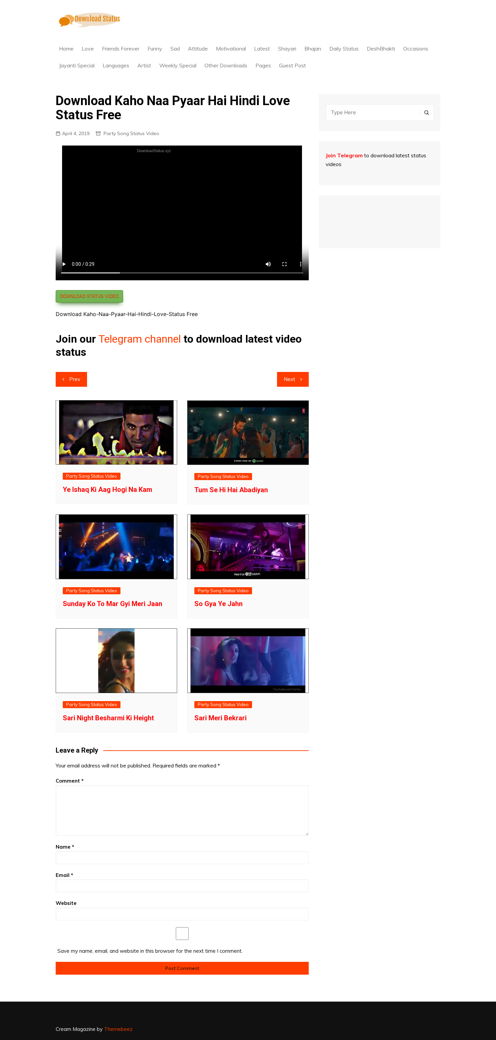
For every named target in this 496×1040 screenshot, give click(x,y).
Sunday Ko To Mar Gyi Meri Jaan (112, 604)
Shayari (287, 48)
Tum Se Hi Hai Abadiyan (231, 490)
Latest (262, 48)
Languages (116, 65)
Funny (154, 48)
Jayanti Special (76, 65)
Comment (70, 781)
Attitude (198, 48)
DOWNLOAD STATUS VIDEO (89, 296)
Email (64, 875)
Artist (144, 65)
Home (66, 48)
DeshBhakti (381, 48)
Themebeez (118, 1029)
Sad (175, 48)
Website (66, 903)
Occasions (415, 48)
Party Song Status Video (131, 133)
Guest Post (292, 65)
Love (88, 48)
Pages (263, 65)
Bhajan (312, 48)
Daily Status (344, 48)
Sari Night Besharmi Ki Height (108, 718)
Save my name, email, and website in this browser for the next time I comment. (150, 951)
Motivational (231, 48)
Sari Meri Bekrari (220, 718)
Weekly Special (177, 65)
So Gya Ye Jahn (218, 604)
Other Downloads (225, 65)
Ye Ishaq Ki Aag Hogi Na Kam (107, 489)
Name (65, 847)
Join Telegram (344, 155)
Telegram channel (140, 339)
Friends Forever (120, 48)
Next (289, 379)
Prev (74, 379)
